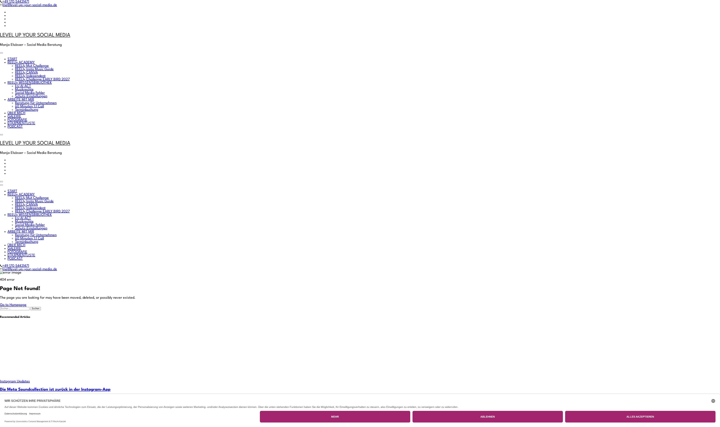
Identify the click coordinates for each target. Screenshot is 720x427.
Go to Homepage (13, 305)
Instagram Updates (15, 381)
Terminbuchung (26, 109)
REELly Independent (30, 76)
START (12, 59)
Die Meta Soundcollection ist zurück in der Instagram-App (55, 390)
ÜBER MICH (16, 113)
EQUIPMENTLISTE (21, 123)
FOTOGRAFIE (17, 120)
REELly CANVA (26, 72)
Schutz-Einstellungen (31, 96)
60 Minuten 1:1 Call (29, 106)
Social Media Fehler (30, 93)
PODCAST (15, 126)
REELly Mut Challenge (32, 66)
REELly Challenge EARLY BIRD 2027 (42, 79)
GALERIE (14, 116)
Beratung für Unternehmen (36, 103)
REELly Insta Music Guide (34, 69)
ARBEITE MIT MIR (21, 99)
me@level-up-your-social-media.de (30, 5)
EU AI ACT (23, 86)
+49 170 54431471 (15, 1)
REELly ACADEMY (21, 62)
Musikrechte (24, 89)
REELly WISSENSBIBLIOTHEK (30, 82)
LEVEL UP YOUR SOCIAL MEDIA (35, 35)
